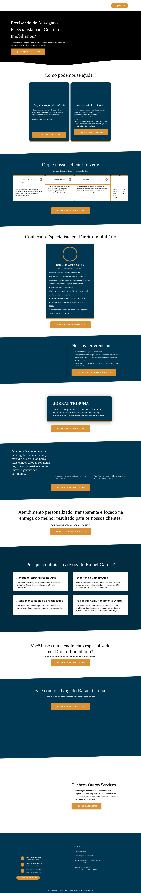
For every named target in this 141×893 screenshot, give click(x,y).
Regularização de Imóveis (49, 105)
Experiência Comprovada (92, 577)
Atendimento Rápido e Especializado (40, 600)
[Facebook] (22, 865)
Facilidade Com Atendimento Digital (99, 600)
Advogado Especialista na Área (36, 577)
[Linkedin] (22, 871)
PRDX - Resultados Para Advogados (82, 890)
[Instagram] (22, 858)
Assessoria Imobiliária (90, 105)
